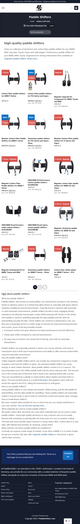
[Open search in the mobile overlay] (72, 8)
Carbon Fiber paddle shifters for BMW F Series (13, 95)
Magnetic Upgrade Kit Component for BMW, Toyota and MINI (66, 99)
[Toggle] (4, 295)
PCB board (43, 380)
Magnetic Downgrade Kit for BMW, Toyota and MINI (13, 271)
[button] (3, 8)
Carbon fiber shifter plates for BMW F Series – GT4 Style (65, 272)
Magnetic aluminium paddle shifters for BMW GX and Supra (65, 230)
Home (32, 21)
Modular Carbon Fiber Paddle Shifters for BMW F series (14, 139)
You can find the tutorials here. (31, 406)
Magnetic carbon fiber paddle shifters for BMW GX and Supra (66, 185)
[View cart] (76, 8)
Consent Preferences (40, 516)
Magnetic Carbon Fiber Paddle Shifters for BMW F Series (13, 185)
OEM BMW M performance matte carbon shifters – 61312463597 (12, 227)
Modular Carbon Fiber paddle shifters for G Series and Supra (66, 140)
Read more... (33, 59)
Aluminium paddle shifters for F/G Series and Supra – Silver (39, 140)
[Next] (45, 287)
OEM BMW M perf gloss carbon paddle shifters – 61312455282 (38, 227)
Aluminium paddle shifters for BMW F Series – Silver (39, 271)
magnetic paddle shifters (15, 59)
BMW (52, 26)
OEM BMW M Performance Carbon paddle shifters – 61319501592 (39, 182)
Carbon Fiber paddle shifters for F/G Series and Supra (40, 95)
